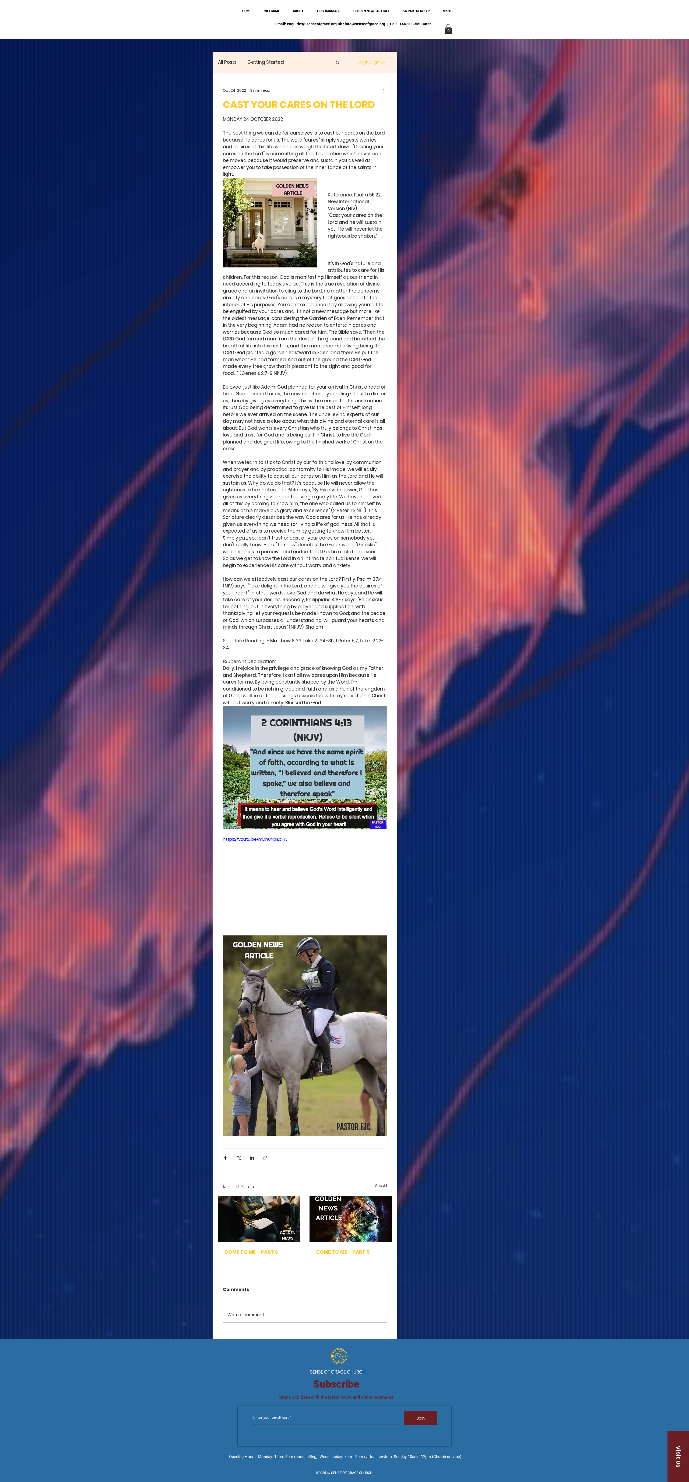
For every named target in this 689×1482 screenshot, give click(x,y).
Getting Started (265, 62)
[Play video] (305, 882)
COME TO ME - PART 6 (251, 1252)
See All (381, 1185)
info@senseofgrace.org (365, 24)
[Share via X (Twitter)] (238, 1157)
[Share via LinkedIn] (251, 1157)
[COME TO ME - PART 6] (259, 1219)
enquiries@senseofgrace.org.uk (314, 24)
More (300, 62)
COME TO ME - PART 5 (343, 1252)
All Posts (227, 62)
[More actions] (384, 90)
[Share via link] (265, 1157)
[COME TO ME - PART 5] (351, 1219)
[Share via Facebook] (225, 1157)
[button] (448, 29)
